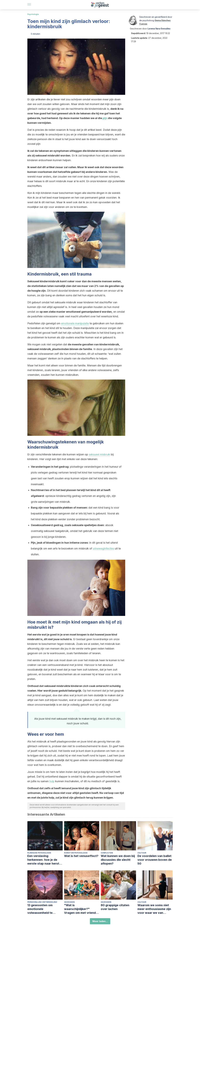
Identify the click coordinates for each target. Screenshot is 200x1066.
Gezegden (69, 902)
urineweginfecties (103, 548)
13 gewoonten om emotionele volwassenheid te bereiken (40, 909)
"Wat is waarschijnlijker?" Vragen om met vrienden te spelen (81, 909)
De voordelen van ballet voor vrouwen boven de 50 (154, 859)
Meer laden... (100, 921)
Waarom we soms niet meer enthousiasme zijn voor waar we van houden (154, 909)
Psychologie (33, 14)
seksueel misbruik (99, 454)
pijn (105, 118)
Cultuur (141, 853)
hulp (51, 781)
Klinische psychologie (39, 853)
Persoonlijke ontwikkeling (42, 902)
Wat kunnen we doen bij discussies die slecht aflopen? (118, 859)
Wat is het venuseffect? (81, 856)
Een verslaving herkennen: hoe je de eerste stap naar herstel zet (44, 859)
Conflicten (107, 853)
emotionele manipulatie (75, 323)
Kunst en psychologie (76, 853)
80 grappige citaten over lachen (115, 907)
